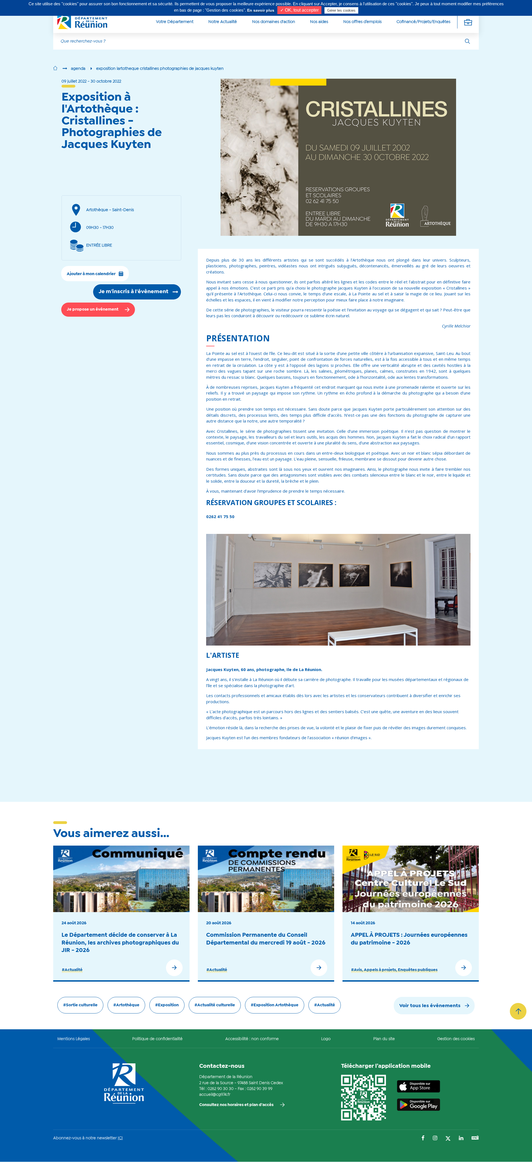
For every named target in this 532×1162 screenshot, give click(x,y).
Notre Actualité (222, 22)
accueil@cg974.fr (214, 1094)
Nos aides (319, 22)
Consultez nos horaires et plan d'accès (236, 1105)
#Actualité (72, 970)
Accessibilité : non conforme (252, 1039)
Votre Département (174, 22)
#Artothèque (126, 1005)
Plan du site (384, 1039)
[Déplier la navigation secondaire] (468, 22)
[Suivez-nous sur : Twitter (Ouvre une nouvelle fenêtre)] (448, 1138)
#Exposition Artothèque (274, 1005)
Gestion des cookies (456, 1039)
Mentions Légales (73, 1039)
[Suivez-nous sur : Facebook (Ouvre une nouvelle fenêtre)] (422, 1138)
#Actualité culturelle (215, 1005)
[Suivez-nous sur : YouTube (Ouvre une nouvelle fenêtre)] (475, 1138)
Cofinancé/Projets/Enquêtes (423, 22)
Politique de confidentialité (157, 1039)
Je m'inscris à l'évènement (133, 292)
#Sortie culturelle (80, 1005)
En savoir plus (260, 10)
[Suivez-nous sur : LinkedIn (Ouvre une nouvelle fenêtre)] (461, 1138)
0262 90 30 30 (221, 1089)
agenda (78, 68)
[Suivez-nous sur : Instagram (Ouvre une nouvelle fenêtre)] (435, 1138)
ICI (120, 1138)
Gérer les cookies (341, 10)
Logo (326, 1039)
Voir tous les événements (430, 1006)
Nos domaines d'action (273, 22)
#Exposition (167, 1005)
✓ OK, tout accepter (299, 10)
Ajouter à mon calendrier (91, 274)
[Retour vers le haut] (518, 1011)
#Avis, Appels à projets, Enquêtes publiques (394, 970)
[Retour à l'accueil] (55, 68)
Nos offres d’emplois (362, 22)
